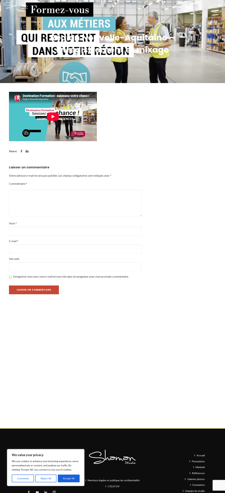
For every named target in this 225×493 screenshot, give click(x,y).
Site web (14, 258)
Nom (13, 223)
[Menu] (219, 5)
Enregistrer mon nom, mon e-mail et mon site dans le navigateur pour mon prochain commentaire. (71, 276)
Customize (23, 478)
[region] (45, 467)
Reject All (46, 478)
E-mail (13, 241)
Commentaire (18, 183)
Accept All (68, 478)
